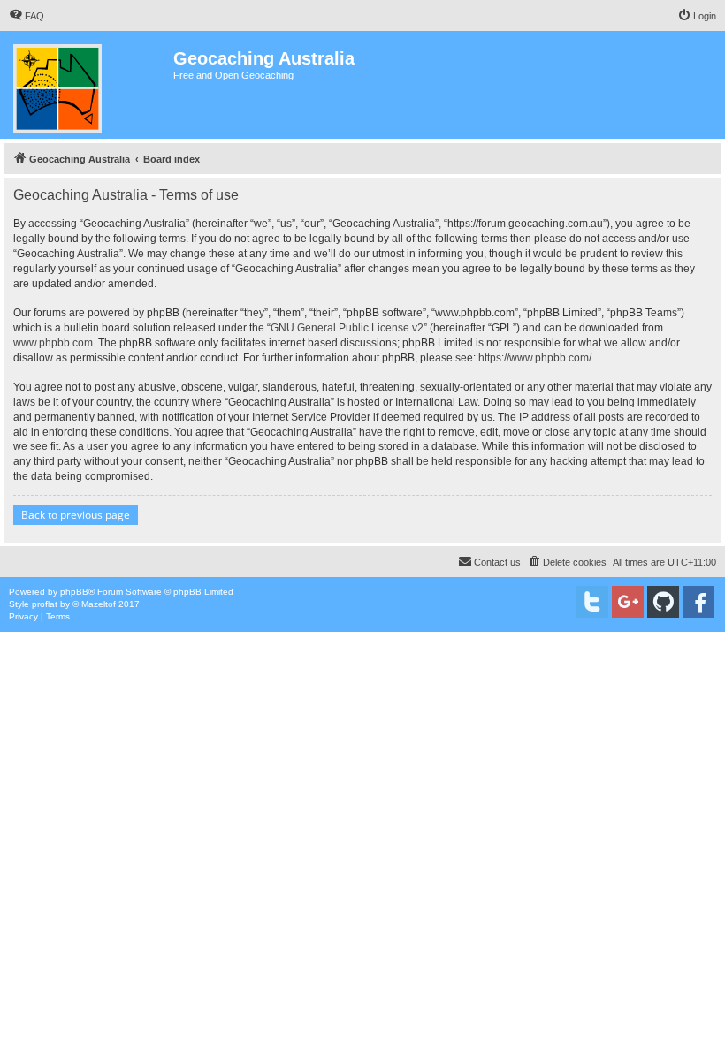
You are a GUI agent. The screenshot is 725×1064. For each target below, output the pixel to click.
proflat (44, 604)
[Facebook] (698, 602)
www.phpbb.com (53, 343)
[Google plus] (628, 602)
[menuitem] (26, 16)
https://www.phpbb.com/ (534, 358)
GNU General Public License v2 (347, 328)
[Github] (663, 602)
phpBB (74, 592)
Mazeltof (98, 604)
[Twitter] (592, 602)
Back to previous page (75, 514)
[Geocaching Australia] (88, 84)
